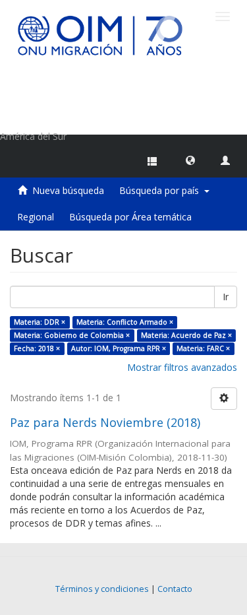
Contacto (174, 589)
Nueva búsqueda (68, 190)
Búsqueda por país (161, 190)
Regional (35, 216)
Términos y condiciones (102, 589)
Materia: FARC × (203, 348)
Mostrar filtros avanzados (182, 367)
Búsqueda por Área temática (130, 216)
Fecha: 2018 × (37, 348)
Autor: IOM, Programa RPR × (118, 348)
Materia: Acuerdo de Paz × (186, 335)
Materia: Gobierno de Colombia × (72, 335)
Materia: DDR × (39, 322)
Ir (226, 296)
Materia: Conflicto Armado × (124, 322)
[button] (190, 159)
